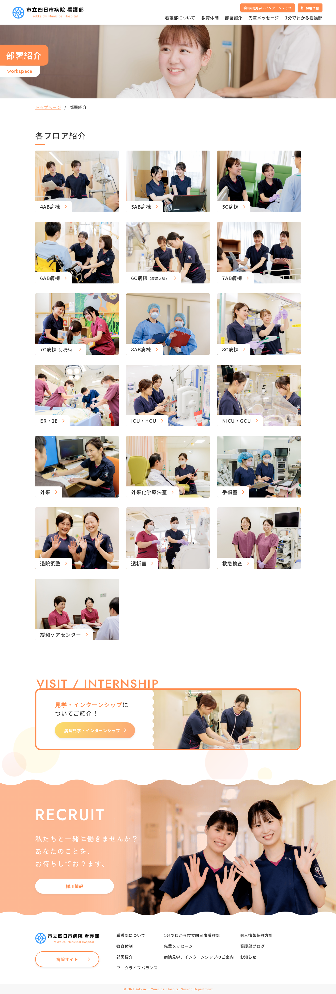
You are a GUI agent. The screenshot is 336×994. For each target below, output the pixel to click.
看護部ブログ (252, 946)
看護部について (180, 18)
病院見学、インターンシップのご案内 (199, 956)
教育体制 (210, 18)
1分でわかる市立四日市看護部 (192, 935)
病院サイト (67, 959)
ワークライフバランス (137, 967)
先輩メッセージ (263, 18)
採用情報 (74, 886)
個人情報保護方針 (256, 935)
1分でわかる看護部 (303, 18)
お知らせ (248, 956)
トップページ (48, 107)
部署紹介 (233, 18)
